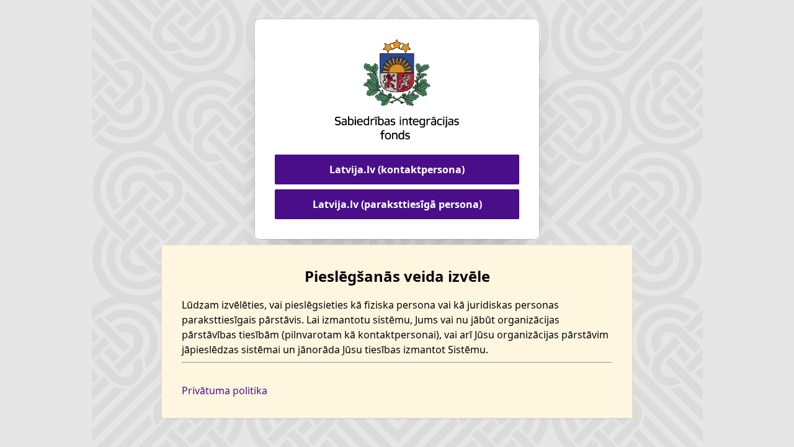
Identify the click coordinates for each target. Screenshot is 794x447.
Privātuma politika (224, 390)
